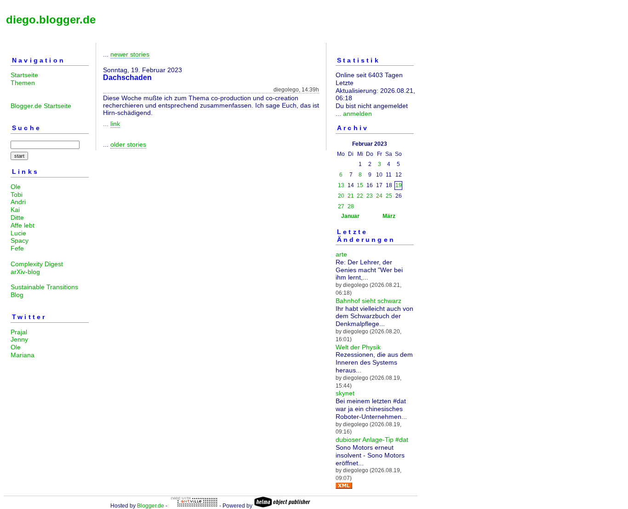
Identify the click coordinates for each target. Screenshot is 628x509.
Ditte (17, 217)
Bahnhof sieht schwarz (368, 300)
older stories (128, 144)
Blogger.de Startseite (41, 105)
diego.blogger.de (51, 19)
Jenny (19, 339)
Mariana (22, 355)
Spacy (20, 240)
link (115, 123)
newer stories (129, 54)
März (389, 216)
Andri (18, 202)
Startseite (24, 75)
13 (341, 185)
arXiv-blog (25, 271)
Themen (23, 82)
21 (351, 196)
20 (341, 196)
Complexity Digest (37, 264)
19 (398, 185)
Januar (350, 216)
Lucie (18, 233)
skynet (345, 393)
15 (360, 185)
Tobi (17, 194)
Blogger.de (150, 506)
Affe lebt (22, 225)
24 (379, 196)
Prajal (19, 332)
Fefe (17, 248)
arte (341, 254)
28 (351, 206)
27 (341, 206)
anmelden (357, 113)
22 (360, 196)
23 (369, 196)
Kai (15, 209)
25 (389, 196)
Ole (16, 186)
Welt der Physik (358, 347)
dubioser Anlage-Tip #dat (372, 439)
